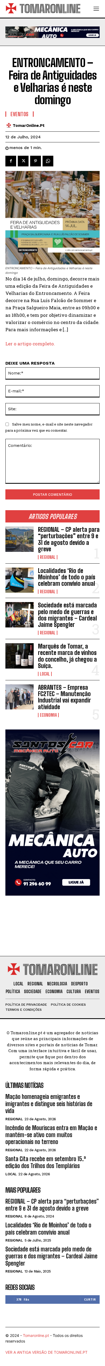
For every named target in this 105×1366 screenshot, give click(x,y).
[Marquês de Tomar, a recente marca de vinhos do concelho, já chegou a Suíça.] (19, 656)
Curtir (90, 1299)
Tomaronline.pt (36, 1335)
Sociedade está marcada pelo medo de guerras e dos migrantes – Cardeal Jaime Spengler (67, 615)
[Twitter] (23, 161)
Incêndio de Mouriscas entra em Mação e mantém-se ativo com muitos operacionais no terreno (51, 1135)
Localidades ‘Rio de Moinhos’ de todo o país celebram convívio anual (66, 577)
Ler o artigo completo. (30, 344)
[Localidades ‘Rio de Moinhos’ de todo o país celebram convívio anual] (19, 580)
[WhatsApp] (48, 161)
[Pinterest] (35, 161)
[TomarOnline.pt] (10, 125)
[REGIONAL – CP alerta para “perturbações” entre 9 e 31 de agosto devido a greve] (19, 539)
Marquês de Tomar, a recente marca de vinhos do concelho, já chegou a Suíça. (67, 656)
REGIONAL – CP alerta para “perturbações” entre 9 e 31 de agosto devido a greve (69, 539)
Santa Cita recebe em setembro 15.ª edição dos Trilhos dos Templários (45, 1162)
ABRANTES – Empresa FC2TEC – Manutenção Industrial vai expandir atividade (64, 697)
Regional (47, 557)
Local (45, 674)
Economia (48, 715)
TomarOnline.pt (29, 125)
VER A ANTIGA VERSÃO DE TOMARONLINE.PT (46, 1352)
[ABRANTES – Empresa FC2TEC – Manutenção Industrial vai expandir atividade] (19, 697)
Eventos (19, 114)
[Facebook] (10, 161)
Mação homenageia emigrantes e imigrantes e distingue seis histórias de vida (48, 1103)
